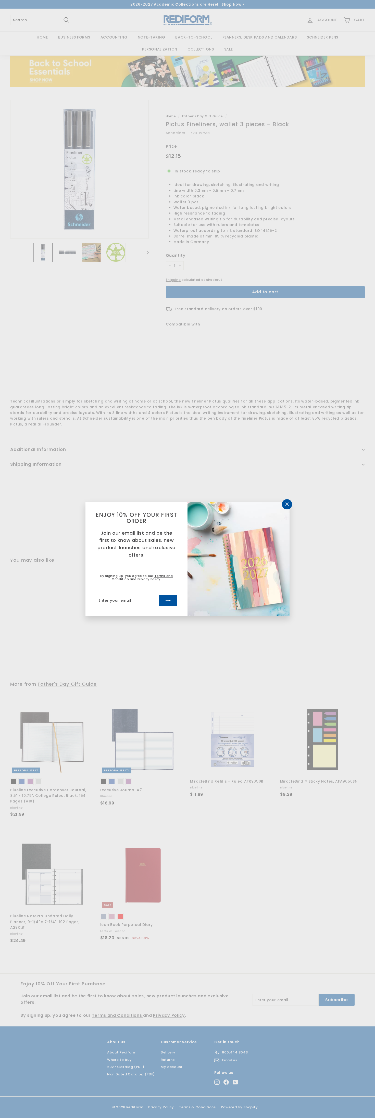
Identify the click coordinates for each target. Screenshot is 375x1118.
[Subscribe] (168, 600)
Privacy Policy (149, 579)
